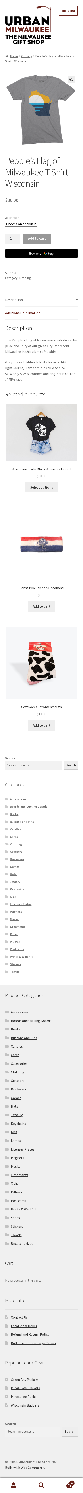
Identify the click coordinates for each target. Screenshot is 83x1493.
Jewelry (15, 882)
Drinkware (17, 859)
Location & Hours (24, 1326)
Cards (14, 837)
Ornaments (18, 927)
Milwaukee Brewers (25, 1388)
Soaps (15, 1218)
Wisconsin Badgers (25, 1405)
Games (14, 867)
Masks (14, 919)
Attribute (12, 217)
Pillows (15, 942)
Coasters (16, 852)
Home (14, 56)
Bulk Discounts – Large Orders (33, 1343)
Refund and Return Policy (30, 1334)
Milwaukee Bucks (23, 1396)
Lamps (16, 1140)
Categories (19, 1063)
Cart (64, 1481)
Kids (13, 897)
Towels (15, 972)
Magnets (16, 912)
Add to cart (37, 238)
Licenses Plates (20, 904)
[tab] (41, 300)
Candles (15, 829)
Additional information (22, 313)
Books (14, 814)
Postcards (17, 949)
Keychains (17, 889)
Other (14, 934)
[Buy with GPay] (41, 253)
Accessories (18, 799)
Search (10, 758)
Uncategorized (22, 1243)
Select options (41, 487)
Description (14, 299)
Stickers (15, 964)
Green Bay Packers (25, 1379)
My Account (14, 1485)
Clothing (26, 56)
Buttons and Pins (22, 822)
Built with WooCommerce (24, 1467)
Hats (13, 874)
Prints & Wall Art (21, 957)
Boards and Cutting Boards (28, 807)
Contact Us (19, 1317)
